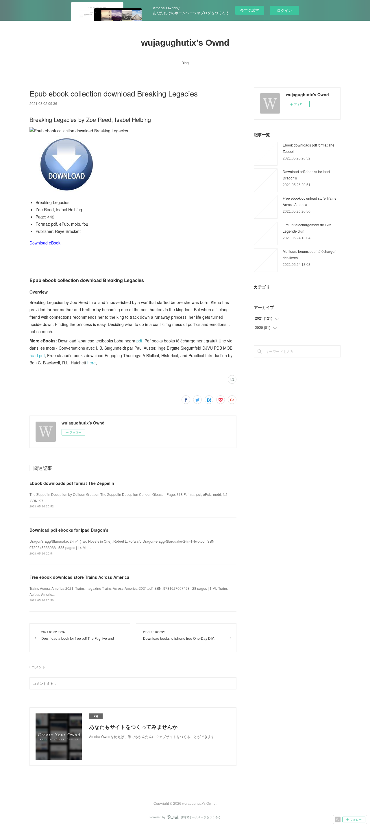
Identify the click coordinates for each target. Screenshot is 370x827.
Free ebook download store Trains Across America (79, 577)
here (91, 363)
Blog (185, 62)
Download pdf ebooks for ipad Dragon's (68, 530)
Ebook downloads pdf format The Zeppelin (71, 483)
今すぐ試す (249, 10)
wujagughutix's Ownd (185, 42)
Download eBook (44, 243)
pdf (139, 341)
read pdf (37, 355)
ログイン (284, 10)
